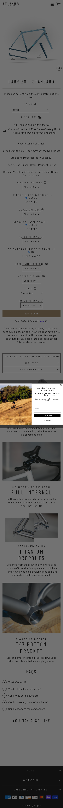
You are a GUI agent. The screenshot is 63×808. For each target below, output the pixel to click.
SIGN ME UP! (47, 415)
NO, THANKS (47, 420)
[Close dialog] (61, 385)
